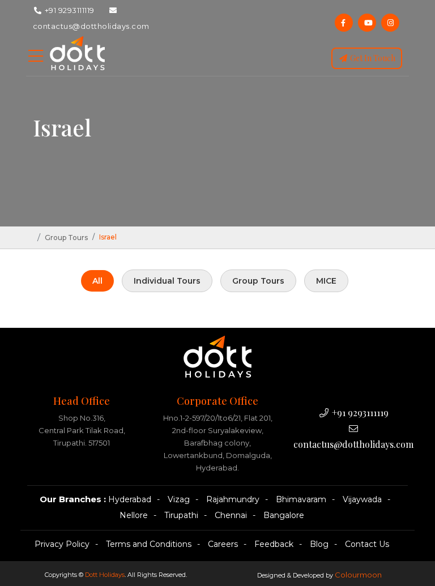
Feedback (273, 544)
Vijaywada (362, 499)
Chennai (231, 515)
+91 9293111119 (68, 10)
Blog (319, 544)
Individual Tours (167, 281)
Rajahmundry (232, 499)
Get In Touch (371, 58)
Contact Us (367, 544)
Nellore (134, 515)
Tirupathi (181, 515)
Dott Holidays (105, 575)
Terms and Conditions (148, 544)
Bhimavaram (301, 499)
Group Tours (66, 237)
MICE (326, 281)
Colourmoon (358, 574)
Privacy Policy (62, 544)
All (97, 281)
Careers (223, 544)
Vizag (179, 499)
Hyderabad (129, 499)
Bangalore (283, 515)
